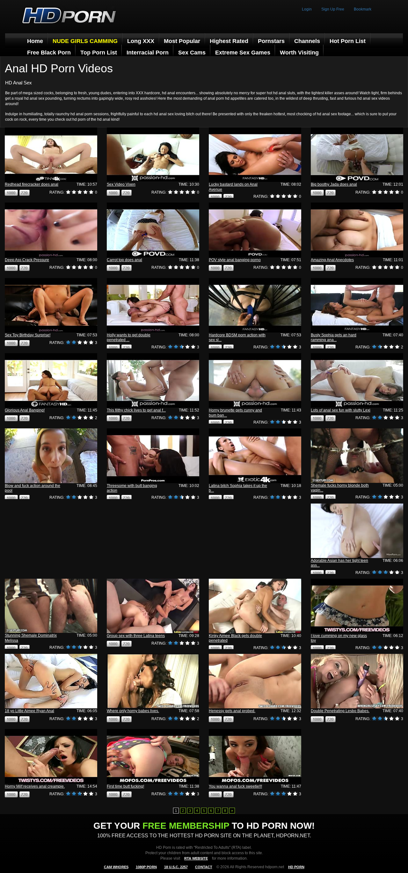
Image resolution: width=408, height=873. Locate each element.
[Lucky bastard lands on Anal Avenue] (255, 154)
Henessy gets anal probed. (232, 711)
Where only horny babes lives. (133, 711)
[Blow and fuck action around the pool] (51, 455)
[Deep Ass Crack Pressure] (51, 230)
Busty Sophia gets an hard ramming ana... (333, 337)
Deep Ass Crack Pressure (27, 260)
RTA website (196, 858)
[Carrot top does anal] (153, 230)
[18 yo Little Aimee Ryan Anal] (51, 681)
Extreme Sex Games (242, 52)
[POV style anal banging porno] (255, 230)
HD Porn (296, 867)
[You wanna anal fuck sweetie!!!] (255, 756)
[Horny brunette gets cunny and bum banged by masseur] (255, 380)
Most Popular (182, 41)
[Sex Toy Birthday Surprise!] (51, 305)
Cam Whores (116, 867)
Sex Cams (192, 52)
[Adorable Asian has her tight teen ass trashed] (357, 531)
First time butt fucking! (125, 786)
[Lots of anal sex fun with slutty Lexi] (357, 380)
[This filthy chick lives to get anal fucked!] (153, 380)
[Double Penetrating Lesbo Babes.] (357, 681)
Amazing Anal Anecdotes (332, 260)
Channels (307, 41)
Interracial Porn (148, 52)
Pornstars (271, 41)
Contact (203, 867)
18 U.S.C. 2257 (176, 867)
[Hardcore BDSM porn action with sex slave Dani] (255, 305)
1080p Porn (146, 867)
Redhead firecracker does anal (31, 184)
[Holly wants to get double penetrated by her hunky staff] (153, 305)
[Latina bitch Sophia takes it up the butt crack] (255, 455)
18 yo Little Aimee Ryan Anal (29, 711)
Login (307, 9)
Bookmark (362, 9)
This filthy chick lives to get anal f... (136, 410)
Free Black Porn (49, 52)
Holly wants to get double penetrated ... (128, 337)
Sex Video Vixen (121, 184)
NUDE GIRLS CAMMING (85, 41)
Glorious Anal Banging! (25, 410)
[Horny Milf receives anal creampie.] (51, 756)
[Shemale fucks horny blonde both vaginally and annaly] (357, 455)
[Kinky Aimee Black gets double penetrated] (255, 606)
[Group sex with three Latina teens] (153, 606)
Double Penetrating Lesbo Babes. (340, 711)
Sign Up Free (332, 9)
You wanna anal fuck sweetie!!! (235, 786)
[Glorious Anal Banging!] (51, 380)
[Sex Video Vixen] (153, 154)
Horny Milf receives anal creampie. (35, 786)
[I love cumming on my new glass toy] (357, 606)
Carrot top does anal (124, 260)
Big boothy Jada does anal (334, 184)
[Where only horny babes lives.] (153, 681)
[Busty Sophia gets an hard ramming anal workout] (357, 305)
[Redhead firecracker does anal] (51, 154)
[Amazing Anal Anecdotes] (357, 230)
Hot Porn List (348, 41)
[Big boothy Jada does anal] (357, 154)
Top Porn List (98, 52)
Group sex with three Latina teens (136, 635)
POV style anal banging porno (235, 260)
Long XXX (140, 41)
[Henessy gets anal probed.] (255, 681)
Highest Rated (229, 41)
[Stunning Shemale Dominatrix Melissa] (51, 606)
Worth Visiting (299, 52)
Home (35, 41)
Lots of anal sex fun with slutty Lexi (340, 410)
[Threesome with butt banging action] (153, 455)
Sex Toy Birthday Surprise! (27, 335)
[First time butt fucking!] (153, 756)
